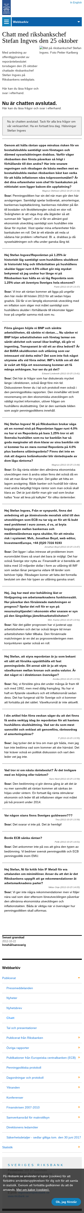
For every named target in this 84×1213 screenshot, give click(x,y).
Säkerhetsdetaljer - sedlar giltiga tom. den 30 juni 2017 (43, 1137)
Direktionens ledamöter (22, 1127)
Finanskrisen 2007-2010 (23, 1107)
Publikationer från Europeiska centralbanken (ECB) (41, 1057)
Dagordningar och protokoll (25, 1077)
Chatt (10, 1018)
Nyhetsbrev (14, 1008)
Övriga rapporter (17, 1048)
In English (76, 2)
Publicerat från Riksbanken (24, 1037)
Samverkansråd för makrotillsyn (28, 1117)
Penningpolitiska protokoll (23, 1067)
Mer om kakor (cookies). (33, 1189)
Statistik (7, 1147)
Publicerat (9, 978)
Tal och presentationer (21, 1028)
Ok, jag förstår (66, 1202)
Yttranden (13, 1087)
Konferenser (14, 1097)
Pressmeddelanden (19, 988)
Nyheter (11, 998)
